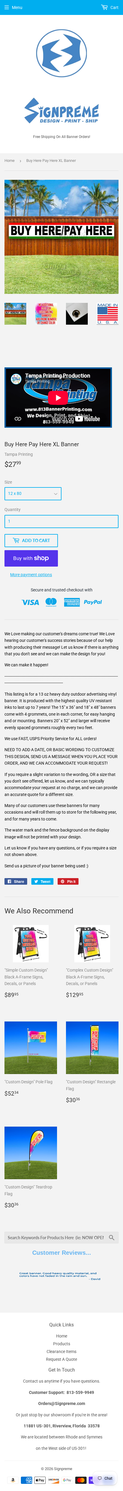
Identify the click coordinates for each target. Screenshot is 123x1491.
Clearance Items (61, 1351)
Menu (17, 7)
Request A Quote (61, 1359)
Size (8, 482)
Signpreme (63, 1469)
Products (61, 1343)
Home (9, 160)
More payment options (31, 574)
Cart (114, 7)
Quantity (12, 509)
